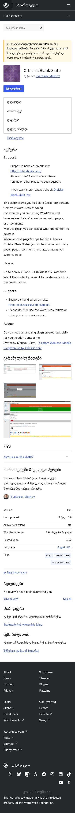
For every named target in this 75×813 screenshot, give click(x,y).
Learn (7, 702)
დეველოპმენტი (17, 129)
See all (67, 598)
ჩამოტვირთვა (14, 88)
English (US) (65, 547)
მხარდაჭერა (15, 138)
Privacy (8, 690)
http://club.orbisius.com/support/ (29, 304)
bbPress (10, 743)
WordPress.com (15, 731)
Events (43, 708)
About (7, 672)
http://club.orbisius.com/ (25, 171)
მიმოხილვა (14, 111)
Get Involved (47, 702)
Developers (10, 714)
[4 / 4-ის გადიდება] (67, 405)
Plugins (43, 684)
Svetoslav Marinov (48, 76)
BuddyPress (12, 750)
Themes (44, 678)
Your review (10, 598)
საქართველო (21, 765)
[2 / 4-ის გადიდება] (67, 368)
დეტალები (14, 102)
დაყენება (13, 120)
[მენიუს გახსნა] (69, 5)
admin (49, 555)
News (7, 678)
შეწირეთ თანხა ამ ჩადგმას (21, 650)
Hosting (8, 684)
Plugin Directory (12, 15)
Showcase (46, 672)
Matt (8, 737)
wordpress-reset (61, 562)
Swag (44, 720)
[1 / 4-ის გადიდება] (31, 368)
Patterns (44, 690)
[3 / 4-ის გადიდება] (31, 387)
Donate (45, 714)
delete (58, 555)
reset (67, 555)
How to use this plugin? (18, 456)
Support (8, 708)
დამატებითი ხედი (15, 572)
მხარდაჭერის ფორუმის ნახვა (23, 624)
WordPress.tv (13, 720)
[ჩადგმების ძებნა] (40, 27)
